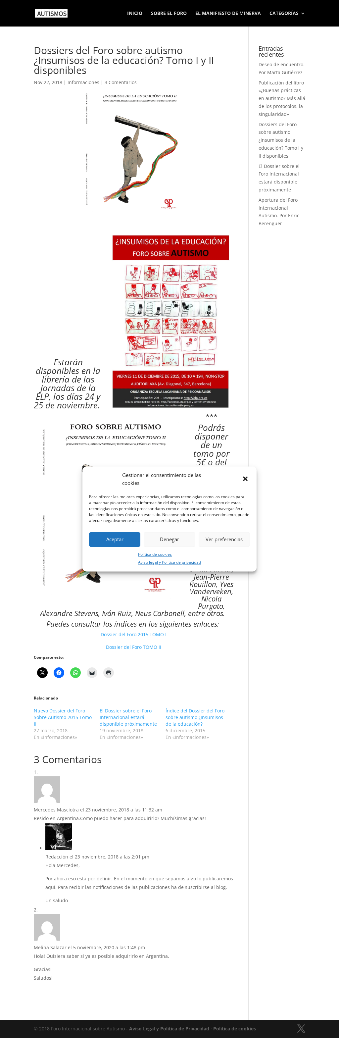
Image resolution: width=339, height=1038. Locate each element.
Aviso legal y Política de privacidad (169, 562)
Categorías (284, 13)
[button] (246, 479)
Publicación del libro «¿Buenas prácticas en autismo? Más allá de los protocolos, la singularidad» (282, 98)
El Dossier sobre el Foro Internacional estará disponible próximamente (128, 717)
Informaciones (83, 82)
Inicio (134, 13)
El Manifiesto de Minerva (228, 13)
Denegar (169, 539)
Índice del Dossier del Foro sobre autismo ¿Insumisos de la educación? (195, 717)
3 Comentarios (121, 82)
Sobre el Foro (169, 13)
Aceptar (114, 539)
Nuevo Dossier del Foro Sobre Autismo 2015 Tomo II (63, 717)
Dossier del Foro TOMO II (133, 647)
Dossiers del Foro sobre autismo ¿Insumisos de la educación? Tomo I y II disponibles (281, 140)
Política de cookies (155, 554)
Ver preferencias (224, 539)
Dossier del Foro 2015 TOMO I (134, 634)
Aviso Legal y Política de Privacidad (169, 1028)
